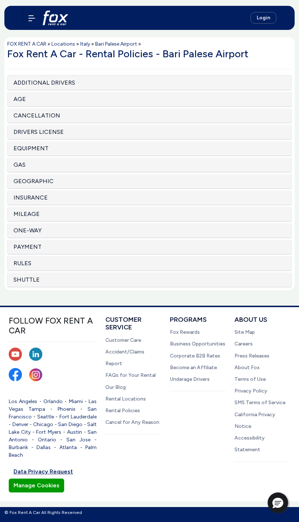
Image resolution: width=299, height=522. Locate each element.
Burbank (18, 447)
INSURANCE (30, 197)
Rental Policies (122, 410)
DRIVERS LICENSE (38, 131)
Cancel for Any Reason (132, 422)
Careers (243, 344)
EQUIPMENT (30, 148)
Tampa (36, 409)
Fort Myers (48, 432)
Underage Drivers (190, 379)
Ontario (47, 440)
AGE (19, 99)
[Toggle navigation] (32, 18)
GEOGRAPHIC (33, 181)
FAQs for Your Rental (130, 375)
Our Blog (115, 387)
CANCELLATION (36, 115)
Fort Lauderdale (78, 417)
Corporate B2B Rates (195, 356)
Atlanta (68, 447)
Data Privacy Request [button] (43, 471)
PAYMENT (27, 246)
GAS (19, 164)
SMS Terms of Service (260, 402)
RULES (22, 263)
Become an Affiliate (193, 367)
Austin (74, 432)
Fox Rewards (185, 332)
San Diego (70, 424)
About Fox (247, 367)
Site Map (244, 332)
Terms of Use (250, 379)
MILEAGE (26, 213)
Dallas (43, 447)
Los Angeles (23, 401)
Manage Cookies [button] (36, 485)
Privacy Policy (250, 391)
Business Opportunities (197, 344)
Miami (76, 401)
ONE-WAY (27, 230)
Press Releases (251, 356)
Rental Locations (125, 399)
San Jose (78, 440)
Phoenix (66, 409)
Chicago (43, 424)
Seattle (45, 417)
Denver (20, 424)
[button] (278, 502)
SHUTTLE (26, 279)
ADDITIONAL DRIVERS (44, 82)
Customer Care (123, 340)
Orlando (53, 401)
